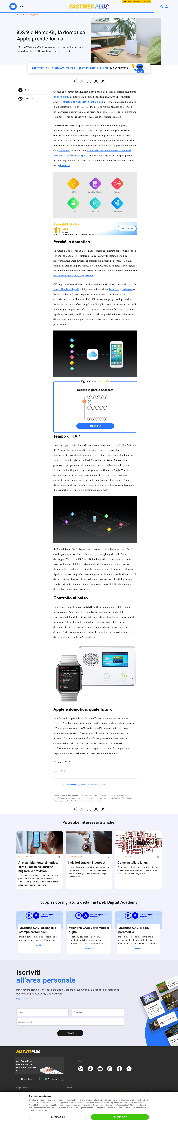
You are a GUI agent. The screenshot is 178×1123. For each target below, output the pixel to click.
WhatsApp (96, 81)
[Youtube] (100, 1068)
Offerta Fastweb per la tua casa (138, 2)
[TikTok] (90, 1068)
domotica (64, 165)
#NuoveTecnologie (97, 784)
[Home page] (89, 6)
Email (103, 81)
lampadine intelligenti (66, 289)
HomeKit (64, 150)
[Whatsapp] (109, 1068)
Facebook (89, 81)
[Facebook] (119, 1068)
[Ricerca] (162, 7)
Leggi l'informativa (24, 999)
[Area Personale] (166, 6)
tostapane (127, 289)
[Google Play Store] (51, 1079)
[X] (129, 1068)
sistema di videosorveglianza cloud (83, 102)
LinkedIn (75, 81)
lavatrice (114, 289)
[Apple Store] (26, 1079)
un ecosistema (61, 97)
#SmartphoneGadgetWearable (75, 784)
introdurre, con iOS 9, (73, 275)
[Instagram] (80, 1068)
